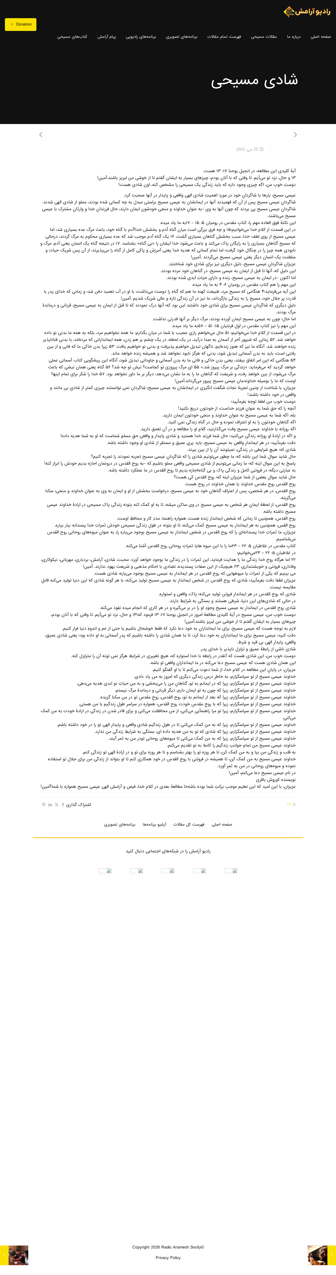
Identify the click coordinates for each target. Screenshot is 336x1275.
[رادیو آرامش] (307, 12)
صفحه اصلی (222, 825)
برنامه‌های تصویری (119, 825)
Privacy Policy (168, 1258)
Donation (23, 24)
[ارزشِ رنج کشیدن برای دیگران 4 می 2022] (331, 1255)
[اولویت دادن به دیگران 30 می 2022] (4, 1255)
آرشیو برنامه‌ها (154, 825)
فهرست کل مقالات (188, 825)
